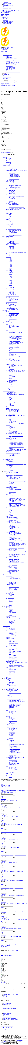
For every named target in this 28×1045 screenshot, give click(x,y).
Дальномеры (12, 192)
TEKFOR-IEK (12, 658)
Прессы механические (14, 179)
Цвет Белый (11, 740)
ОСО (10, 377)
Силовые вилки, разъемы (12, 690)
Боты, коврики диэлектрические (16, 196)
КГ (6, 253)
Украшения (11, 493)
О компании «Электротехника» (10, 994)
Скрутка (11, 422)
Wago (10, 419)
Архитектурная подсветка (15, 538)
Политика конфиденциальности (10, 1019)
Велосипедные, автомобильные (16, 618)
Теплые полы (9, 576)
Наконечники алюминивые (15, 440)
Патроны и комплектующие (15, 484)
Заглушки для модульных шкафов (16, 666)
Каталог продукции (5, 152)
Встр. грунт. (11, 525)
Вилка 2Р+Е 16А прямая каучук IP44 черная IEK (12, 888)
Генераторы (8, 460)
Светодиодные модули (14, 559)
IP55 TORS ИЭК (12, 764)
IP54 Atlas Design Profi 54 (14, 763)
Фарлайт (11, 515)
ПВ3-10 (10, 280)
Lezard (7, 724)
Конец (16, 950)
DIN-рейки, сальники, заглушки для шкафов (16, 662)
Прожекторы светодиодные (12, 507)
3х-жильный (11, 240)
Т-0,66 (10, 384)
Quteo (10, 722)
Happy (10, 774)
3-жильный (11, 248)
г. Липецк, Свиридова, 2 (6, 11)
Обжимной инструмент (14, 176)
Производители (6, 955)
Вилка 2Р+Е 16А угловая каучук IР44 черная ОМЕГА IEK (14, 903)
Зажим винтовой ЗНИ (14, 411)
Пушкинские (12, 531)
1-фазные (8, 679)
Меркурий (11, 682)
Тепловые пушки (13, 590)
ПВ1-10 (10, 263)
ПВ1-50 (10, 268)
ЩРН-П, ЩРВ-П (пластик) (15, 641)
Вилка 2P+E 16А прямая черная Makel (9, 839)
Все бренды (3, 982)
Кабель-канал (9, 213)
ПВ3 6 (10, 279)
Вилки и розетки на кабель (15, 700)
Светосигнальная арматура (15, 345)
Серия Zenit (11, 714)
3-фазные (8, 684)
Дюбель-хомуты (12, 402)
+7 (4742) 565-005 (5, 48)
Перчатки (11, 201)
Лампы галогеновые (13, 496)
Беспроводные (9, 158)
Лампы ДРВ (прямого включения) (17, 499)
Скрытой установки (13, 314)
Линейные (11, 539)
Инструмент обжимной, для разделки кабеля (16, 170)
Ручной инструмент (10, 181)
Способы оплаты (7, 3)
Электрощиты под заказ (8, 1007)
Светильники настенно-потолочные (17, 543)
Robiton (10, 696)
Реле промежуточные (14, 343)
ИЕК (10, 226)
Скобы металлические (14, 227)
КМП (10, 668)
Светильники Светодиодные (12, 532)
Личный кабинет (7, 1013)
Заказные (11, 375)
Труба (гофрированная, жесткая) (13, 229)
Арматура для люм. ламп (14, 477)
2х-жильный (11, 238)
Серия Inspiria (12, 723)
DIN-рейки (11, 663)
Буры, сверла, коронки (14, 204)
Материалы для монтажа (11, 203)
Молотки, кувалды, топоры (15, 185)
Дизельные (11, 462)
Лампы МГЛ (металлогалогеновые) (17, 504)
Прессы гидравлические (14, 177)
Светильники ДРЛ (13, 568)
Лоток (7, 219)
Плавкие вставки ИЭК (14, 339)
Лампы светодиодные (14, 506)
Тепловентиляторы (13, 588)
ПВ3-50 (10, 285)
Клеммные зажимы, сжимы (12, 409)
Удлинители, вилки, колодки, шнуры (14, 699)
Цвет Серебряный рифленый (15, 747)
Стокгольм (11, 772)
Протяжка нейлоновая (14, 175)
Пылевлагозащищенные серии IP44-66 (15, 757)
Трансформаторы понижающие (13, 373)
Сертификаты (6, 996)
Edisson (10, 605)
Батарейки (8, 607)
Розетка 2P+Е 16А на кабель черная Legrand (11, 936)
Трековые (11, 546)
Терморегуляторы (13, 581)
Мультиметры (12, 193)
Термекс (11, 604)
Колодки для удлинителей (15, 704)
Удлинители (11, 707)
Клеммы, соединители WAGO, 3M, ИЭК (15, 415)
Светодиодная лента (10, 557)
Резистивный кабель (13, 583)
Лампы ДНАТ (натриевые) (15, 498)
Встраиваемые (12, 633)
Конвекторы (11, 585)
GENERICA (11, 331)
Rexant (10, 417)
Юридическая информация (9, 1018)
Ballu (10, 600)
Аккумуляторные (13, 620)
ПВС (7, 288)
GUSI (10, 316)
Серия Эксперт (12, 767)
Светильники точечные (11, 549)
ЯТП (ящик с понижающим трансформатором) (15, 379)
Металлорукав (9, 224)
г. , (7, 1026)
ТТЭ (10, 387)
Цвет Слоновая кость (13, 750)
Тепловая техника (10, 584)
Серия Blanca (12, 729)
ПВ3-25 (10, 282)
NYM (7, 237)
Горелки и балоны (13, 169)
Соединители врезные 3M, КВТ (16, 423)
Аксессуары (11, 577)
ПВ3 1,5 (10, 275)
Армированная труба (13, 232)
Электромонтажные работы (9, 1008)
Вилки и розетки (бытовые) (15, 693)
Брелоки (11, 621)
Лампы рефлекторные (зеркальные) (17, 505)
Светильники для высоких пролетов (17, 544)
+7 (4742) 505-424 (5, 12)
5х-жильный (11, 242)
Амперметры (12, 190)
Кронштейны (12, 483)
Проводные (8, 162)
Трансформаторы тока (11, 381)
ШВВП (7, 303)
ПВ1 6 (10, 261)
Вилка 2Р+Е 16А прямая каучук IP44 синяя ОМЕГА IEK (14, 895)
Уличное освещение (10, 566)
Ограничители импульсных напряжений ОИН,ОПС (15, 337)
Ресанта (10, 468)
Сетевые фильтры (13, 706)
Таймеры (11, 348)
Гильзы (10, 439)
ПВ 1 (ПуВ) (8, 257)
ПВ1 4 (10, 260)
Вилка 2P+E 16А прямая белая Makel (9, 816)
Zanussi (10, 602)
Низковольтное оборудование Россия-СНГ (16, 370)
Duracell (10, 610)
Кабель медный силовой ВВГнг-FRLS (17, 252)
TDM (7, 639)
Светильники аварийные (12, 472)
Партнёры (5, 995)
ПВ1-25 (10, 265)
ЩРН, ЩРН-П (12, 672)
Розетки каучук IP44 (5, 786)
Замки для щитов (13, 657)
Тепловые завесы (13, 589)
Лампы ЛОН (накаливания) (15, 503)
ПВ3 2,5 (10, 276)
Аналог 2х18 (12, 534)
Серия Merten (12, 732)
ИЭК (10, 216)
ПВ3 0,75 (11, 272)
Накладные (11, 634)
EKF (7, 677)
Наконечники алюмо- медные (15, 442)
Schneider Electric (13, 319)
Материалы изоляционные (12, 434)
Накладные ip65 (12, 635)
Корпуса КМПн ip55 (13, 648)
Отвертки (11, 186)
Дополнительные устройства (15, 332)
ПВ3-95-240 (11, 287)
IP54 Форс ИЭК (12, 758)
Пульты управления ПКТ (14, 341)
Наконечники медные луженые (16, 443)
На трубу (11, 528)
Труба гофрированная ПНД (15, 235)
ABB (7, 324)
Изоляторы (11, 454)
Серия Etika (11, 717)
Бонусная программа (8, 5)
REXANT (11, 398)
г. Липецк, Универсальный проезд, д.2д (10, 10)
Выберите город (9, 47)
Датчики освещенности (14, 479)
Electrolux (11, 601)
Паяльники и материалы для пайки (17, 208)
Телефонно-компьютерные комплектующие (16, 451)
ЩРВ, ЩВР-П (12, 671)
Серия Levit (11, 712)
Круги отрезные (12, 205)
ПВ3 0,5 (10, 271)
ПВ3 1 (10, 274)
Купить (2, 796)
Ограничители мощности (15, 360)
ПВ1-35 (10, 266)
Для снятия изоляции (14, 171)
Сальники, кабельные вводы (15, 665)
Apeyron (11, 510)
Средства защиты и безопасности (13, 194)
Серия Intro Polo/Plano (14, 769)
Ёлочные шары (12, 492)
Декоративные (12, 622)
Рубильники (11, 328)
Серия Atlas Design (13, 728)
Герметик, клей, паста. (11, 392)
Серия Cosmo (12, 713)
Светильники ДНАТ (13, 567)
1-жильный (11, 246)
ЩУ (10, 644)
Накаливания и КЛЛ (13, 518)
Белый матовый (12, 755)
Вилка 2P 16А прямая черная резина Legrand (11, 928)
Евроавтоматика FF (10, 359)
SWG (10, 572)
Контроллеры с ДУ (13, 565)
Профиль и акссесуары (14, 561)
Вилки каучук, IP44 (5, 785)
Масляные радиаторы (14, 587)
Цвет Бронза (11, 741)
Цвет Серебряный (13, 746)
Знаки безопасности (10, 393)
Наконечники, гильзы (11, 438)
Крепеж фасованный (13, 430)
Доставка (5, 2)
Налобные (11, 623)
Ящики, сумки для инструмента (13, 209)
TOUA (7, 408)
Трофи (10, 615)
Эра (9, 159)
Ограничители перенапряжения (16, 361)
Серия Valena (12, 718)
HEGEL (10, 317)
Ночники (8, 516)
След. (13, 950)
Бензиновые (11, 461)
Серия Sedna (11, 734)
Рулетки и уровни (10, 180)
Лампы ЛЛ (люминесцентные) (16, 501)
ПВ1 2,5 (10, 259)
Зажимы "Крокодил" (13, 182)
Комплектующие (13, 233)
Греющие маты (12, 582)
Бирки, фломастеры (13, 309)
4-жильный (11, 249)
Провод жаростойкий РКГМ (12, 296)
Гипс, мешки (9, 406)
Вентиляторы (9, 593)
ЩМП (10, 640)
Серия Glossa (12, 730)
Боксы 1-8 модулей (10, 661)
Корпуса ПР (11, 649)
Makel (2, 784)
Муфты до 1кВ (12, 307)
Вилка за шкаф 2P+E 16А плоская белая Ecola (11, 832)
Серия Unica (11, 735)
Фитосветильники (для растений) (16, 548)
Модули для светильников (15, 533)
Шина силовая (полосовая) (15, 456)
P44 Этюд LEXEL (13, 761)
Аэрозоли (11, 168)
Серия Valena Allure (13, 719)
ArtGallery (11, 738)
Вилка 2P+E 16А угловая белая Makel (9, 800)
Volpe (10, 509)
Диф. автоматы (12, 354)
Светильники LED (13, 550)
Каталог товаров (7, 1003)
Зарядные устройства (11, 616)
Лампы (7, 494)
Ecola (2, 789)
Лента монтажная (13, 431)
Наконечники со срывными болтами (17, 449)
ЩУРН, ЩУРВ (12, 645)
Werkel (7, 739)
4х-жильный (11, 241)
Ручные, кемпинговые (14, 624)
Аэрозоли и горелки (10, 166)
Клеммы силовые (13, 412)
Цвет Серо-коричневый (14, 749)
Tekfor (10, 399)
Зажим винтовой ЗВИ (14, 410)
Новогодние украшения (11, 487)
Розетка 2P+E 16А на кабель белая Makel (10, 847)
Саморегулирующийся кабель (15, 579)
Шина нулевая (12, 455)
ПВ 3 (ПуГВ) (9, 270)
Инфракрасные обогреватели (15, 591)
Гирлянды (11, 488)
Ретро (10, 745)
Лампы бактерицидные (14, 495)
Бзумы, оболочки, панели (12, 660)
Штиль (10, 466)
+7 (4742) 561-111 (5, 51)
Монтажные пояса (13, 197)
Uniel (10, 163)
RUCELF (11, 470)
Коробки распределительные (12, 311)
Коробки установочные (11, 315)
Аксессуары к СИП (13, 299)
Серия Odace (12, 733)
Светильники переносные (12, 521)
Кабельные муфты (10, 304)
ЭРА (10, 404)
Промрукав (11, 405)
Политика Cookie (14, 1043)
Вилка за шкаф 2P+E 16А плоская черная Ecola (11, 824)
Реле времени (12, 363)
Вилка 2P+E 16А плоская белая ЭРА (9, 862)
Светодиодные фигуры (14, 490)
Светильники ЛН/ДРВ (14, 570)
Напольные (11, 595)
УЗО (10, 358)
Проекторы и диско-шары (15, 489)
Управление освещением (12, 571)
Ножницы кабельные (14, 174)
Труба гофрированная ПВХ (15, 230)
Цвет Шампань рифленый (15, 752)
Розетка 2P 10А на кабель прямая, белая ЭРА (11, 807)
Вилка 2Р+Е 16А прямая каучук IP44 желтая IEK (12, 880)
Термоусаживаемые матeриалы (16, 436)
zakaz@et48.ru (4, 49)
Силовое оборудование (14, 347)
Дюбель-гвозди (12, 428)
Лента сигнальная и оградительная (14, 433)
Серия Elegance (12, 768)
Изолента (11, 437)
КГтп (10, 255)
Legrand (10, 214)
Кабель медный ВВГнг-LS (12, 244)
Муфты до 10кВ (12, 305)
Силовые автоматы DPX (14, 356)
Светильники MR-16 (13, 556)
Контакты (5, 4)
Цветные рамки (12, 753)
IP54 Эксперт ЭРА (13, 760)
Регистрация (6, 1014)
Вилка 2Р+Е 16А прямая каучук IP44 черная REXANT (13, 855)
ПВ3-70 (10, 286)
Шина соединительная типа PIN (16, 458)
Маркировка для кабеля (11, 308)
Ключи (10, 184)
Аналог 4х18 (12, 537)
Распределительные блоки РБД (16, 342)
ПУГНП (8, 297)
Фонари (8, 617)
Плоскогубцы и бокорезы (14, 187)
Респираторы (12, 202)
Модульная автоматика (14, 326)
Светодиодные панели (14, 545)
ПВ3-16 (10, 281)
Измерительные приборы (12, 188)
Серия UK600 (12, 629)
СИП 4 (10, 300)
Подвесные (11, 529)
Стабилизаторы (9, 465)
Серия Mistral (12, 628)
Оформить (18, 81)
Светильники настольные (12, 517)
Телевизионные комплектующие (13, 450)
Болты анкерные (12, 427)
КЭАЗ (7, 388)
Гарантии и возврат (7, 6)
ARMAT (11, 349)
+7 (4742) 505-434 (5, 14)
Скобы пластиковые (13, 432)
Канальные (11, 594)
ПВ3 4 (10, 277)
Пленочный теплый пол (14, 578)
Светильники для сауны (11, 473)
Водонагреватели (10, 598)
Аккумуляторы (12, 612)
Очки (10, 199)
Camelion (11, 609)
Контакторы (11, 325)
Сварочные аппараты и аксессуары (14, 210)
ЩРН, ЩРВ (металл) (13, 643)
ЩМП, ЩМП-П (12, 669)
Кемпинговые (12, 526)
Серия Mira (11, 725)
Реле (10, 327)
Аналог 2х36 (12, 535)
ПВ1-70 (10, 269)
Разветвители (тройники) (14, 705)
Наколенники (12, 198)
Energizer (11, 611)
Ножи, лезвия (12, 173)
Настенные (11, 523)
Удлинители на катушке (14, 708)
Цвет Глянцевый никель (14, 743)
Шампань (11, 756)
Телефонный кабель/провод (12, 294)
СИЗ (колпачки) (12, 421)
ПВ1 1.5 (10, 258)
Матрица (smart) (12, 680)
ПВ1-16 (10, 264)
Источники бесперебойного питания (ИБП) (16, 464)
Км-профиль (11, 222)
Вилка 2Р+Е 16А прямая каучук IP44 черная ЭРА (12, 871)
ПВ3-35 (10, 283)
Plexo (10, 762)
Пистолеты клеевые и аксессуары (16, 207)
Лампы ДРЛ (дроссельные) (15, 500)
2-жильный (11, 247)
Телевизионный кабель (11, 302)
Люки (7, 321)
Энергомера (11, 683)
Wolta (10, 511)
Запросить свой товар (8, 1005)
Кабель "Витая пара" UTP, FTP (13, 243)
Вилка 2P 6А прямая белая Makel (8, 792)
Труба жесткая (12, 231)
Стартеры (11, 486)
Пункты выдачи (7, 8)
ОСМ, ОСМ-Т (12, 376)
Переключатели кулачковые (15, 338)
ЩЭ (10, 656)
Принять (25, 1038)
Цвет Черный (12, 751)
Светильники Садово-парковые (13, 522)
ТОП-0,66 (11, 386)
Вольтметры (11, 191)
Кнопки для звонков (10, 160)
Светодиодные (12, 520)
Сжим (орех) (12, 414)
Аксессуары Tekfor (13, 632)
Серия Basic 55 (12, 711)
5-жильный (11, 250)
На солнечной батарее (14, 527)
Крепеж (8, 425)
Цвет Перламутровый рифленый (16, 744)
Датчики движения (13, 478)
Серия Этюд (11, 736)
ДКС (10, 215)
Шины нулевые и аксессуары (13, 453)
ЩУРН (10, 674)
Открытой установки (14, 313)
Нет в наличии (4, 946)
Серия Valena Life (13, 721)
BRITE (10, 777)
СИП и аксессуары (10, 298)
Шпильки (11, 426)
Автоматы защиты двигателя (15, 365)
